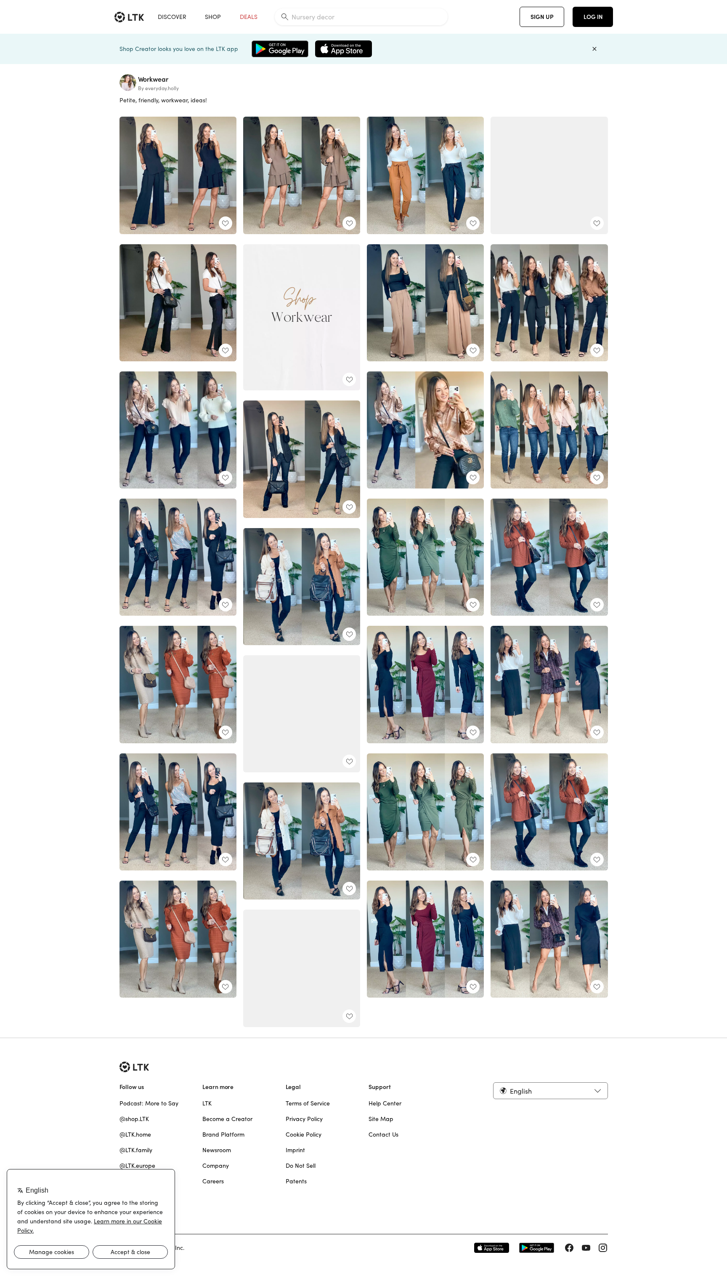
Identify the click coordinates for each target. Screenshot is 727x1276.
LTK (207, 1103)
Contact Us (383, 1134)
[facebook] (569, 1248)
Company (215, 1165)
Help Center (385, 1103)
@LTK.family (135, 1150)
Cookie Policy (303, 1134)
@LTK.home (135, 1134)
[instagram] (603, 1248)
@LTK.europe (137, 1165)
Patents (296, 1181)
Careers (213, 1181)
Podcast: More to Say (148, 1103)
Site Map (381, 1119)
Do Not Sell (301, 1165)
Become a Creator (227, 1119)
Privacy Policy (304, 1119)
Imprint (295, 1150)
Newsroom (216, 1150)
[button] (550, 1090)
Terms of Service (308, 1103)
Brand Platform (223, 1134)
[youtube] (586, 1248)
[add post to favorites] (225, 223)
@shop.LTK (134, 1119)
